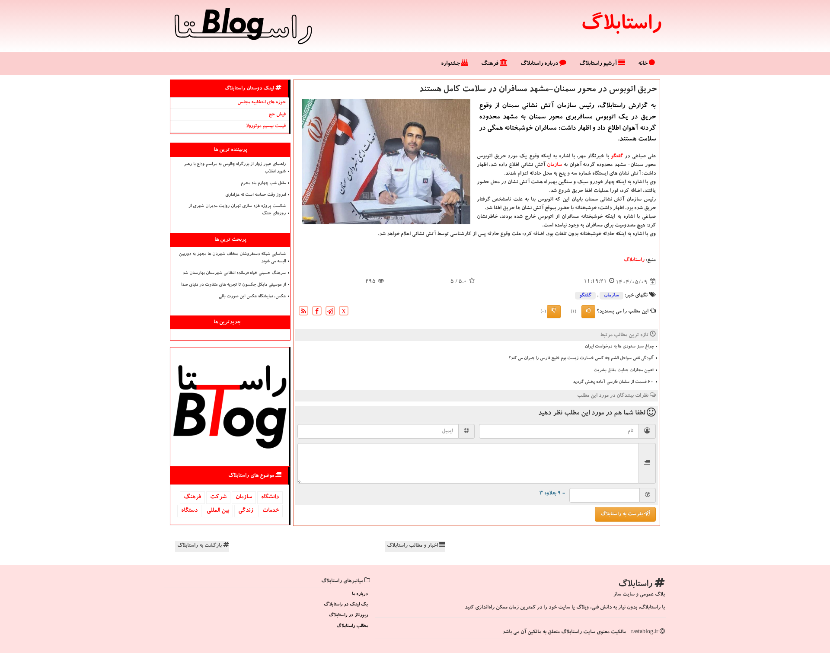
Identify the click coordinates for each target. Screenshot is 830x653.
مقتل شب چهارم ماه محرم (263, 183)
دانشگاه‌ (270, 497)
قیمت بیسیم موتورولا (266, 126)
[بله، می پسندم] (588, 311)
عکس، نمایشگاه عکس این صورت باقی (252, 296)
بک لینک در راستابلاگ (346, 605)
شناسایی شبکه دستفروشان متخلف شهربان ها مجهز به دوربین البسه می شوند (232, 258)
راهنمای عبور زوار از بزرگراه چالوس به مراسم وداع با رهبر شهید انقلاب (235, 168)
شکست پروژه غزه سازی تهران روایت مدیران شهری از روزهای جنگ (237, 210)
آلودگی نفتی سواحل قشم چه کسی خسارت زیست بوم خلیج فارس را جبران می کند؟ (581, 358)
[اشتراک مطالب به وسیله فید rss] (303, 312)
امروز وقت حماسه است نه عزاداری (255, 195)
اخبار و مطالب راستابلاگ (413, 546)
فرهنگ (490, 64)
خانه (643, 64)
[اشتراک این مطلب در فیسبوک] (317, 312)
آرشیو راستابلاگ (598, 64)
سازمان (554, 165)
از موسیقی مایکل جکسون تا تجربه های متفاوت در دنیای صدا (233, 285)
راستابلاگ (621, 26)
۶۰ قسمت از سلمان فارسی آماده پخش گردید (613, 382)
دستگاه (189, 510)
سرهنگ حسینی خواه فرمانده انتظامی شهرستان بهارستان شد (234, 273)
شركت (218, 497)
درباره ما (360, 594)
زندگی (245, 510)
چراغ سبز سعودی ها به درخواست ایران (619, 347)
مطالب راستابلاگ (352, 626)
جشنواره (451, 64)
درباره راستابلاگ (539, 64)
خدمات (270, 510)
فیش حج (277, 115)
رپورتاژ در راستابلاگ (348, 615)
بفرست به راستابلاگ (622, 514)
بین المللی (218, 510)
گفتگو (617, 156)
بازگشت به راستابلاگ (200, 546)
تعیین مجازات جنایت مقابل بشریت (624, 370)
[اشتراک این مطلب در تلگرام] (330, 312)
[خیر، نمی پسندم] (554, 311)
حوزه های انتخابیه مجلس (261, 102)
